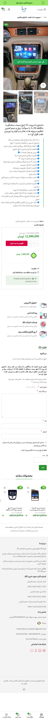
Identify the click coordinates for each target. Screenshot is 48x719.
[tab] (43, 347)
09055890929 (19, 617)
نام (45, 421)
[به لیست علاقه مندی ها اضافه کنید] (28, 492)
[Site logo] (24, 9)
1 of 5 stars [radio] (34, 387)
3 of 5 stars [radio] (30, 387)
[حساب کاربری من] (9, 9)
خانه (45, 17)
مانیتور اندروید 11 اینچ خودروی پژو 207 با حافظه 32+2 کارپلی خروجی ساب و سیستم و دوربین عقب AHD (13, 511)
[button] (28, 488)
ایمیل (44, 431)
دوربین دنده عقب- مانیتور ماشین (29, 17)
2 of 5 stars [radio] (32, 387)
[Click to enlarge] (43, 85)
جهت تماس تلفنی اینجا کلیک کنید (29, 61)
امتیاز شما (42, 387)
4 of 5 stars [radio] (29, 387)
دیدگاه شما (42, 391)
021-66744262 (32, 639)
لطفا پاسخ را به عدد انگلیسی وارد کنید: (34, 450)
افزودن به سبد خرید (16, 243)
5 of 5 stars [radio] (27, 387)
